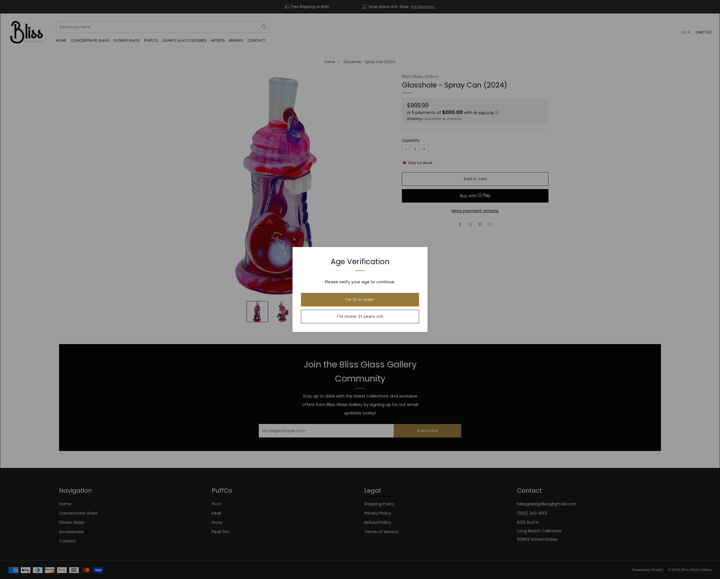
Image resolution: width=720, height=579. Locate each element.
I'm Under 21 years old (360, 316)
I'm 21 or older (360, 299)
